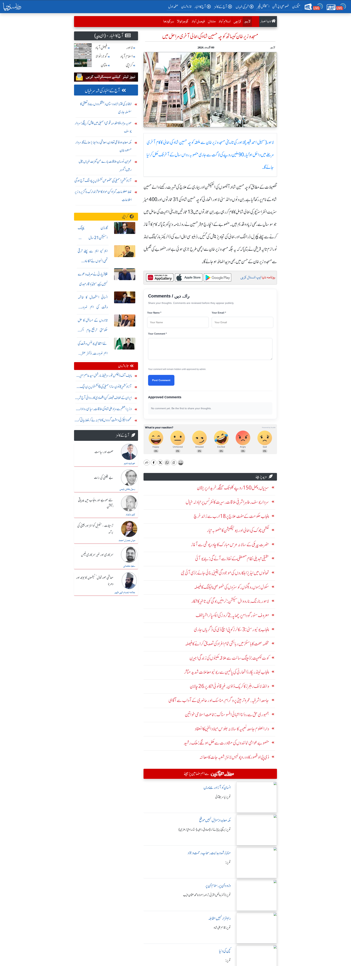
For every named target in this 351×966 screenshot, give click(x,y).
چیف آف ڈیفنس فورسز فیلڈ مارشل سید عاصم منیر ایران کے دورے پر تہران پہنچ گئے (106, 376)
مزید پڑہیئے (261, 476)
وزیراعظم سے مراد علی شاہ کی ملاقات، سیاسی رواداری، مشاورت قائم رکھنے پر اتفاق (104, 409)
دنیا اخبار (266, 21)
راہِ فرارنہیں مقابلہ (219, 918)
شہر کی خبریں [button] (242, 6)
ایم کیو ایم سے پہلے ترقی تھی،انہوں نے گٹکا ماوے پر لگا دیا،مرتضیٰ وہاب (93, 261)
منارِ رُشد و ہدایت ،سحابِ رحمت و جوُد (209, 852)
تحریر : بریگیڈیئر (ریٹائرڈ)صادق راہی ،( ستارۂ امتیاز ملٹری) (205, 830)
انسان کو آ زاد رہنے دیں (217, 787)
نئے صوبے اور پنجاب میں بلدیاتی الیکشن (95, 503)
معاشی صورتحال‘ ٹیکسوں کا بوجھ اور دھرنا (94, 581)
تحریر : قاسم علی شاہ (222, 928)
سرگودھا (168, 21)
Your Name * (154, 312)
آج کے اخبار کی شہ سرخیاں (102, 90)
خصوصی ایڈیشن (280, 6)
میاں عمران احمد (127, 541)
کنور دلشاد (130, 515)
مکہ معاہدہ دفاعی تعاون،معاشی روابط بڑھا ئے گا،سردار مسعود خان (103, 146)
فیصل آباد (198, 21)
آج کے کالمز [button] (220, 6)
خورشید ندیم (129, 463)
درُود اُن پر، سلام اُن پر (218, 885)
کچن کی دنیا (225, 950)
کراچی (237, 21)
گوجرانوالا (182, 21)
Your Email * (219, 312)
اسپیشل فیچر (263, 6)
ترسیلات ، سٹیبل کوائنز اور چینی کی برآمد (95, 529)
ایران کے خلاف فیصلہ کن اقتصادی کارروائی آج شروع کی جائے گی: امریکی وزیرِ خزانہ (103, 398)
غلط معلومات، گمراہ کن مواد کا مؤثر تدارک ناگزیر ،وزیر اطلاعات (103, 195)
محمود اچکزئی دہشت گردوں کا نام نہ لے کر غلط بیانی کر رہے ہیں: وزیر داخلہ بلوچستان (105, 421)
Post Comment (161, 380)
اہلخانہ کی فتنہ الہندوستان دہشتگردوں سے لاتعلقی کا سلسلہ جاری (106, 108)
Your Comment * (157, 333)
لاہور (247, 21)
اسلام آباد (225, 21)
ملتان (212, 21)
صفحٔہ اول (174, 6)
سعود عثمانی (129, 566)
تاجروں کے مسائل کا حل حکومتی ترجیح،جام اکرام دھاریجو (93, 330)
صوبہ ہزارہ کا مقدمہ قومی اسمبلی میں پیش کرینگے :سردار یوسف (103, 127)
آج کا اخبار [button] (200, 6)
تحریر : (228, 862)
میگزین (296, 6)
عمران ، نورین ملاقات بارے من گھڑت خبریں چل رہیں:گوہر (105, 165)
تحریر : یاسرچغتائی (223, 797)
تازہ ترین (186, 6)
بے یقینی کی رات (103, 477)
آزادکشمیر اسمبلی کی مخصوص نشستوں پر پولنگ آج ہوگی (103, 180)
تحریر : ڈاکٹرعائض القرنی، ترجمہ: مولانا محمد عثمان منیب (207, 895)
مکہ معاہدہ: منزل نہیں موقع (215, 820)
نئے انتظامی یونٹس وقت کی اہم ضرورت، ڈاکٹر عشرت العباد (93, 353)
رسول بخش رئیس (127, 489)
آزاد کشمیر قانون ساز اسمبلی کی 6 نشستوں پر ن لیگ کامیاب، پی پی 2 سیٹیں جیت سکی (106, 387)
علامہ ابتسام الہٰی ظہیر (124, 593)
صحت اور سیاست (104, 452)
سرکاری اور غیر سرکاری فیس (97, 554)
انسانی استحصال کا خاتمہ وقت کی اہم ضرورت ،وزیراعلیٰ (93, 307)
